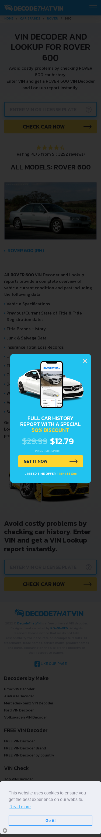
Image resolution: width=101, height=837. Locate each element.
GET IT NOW (35, 461)
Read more (20, 806)
